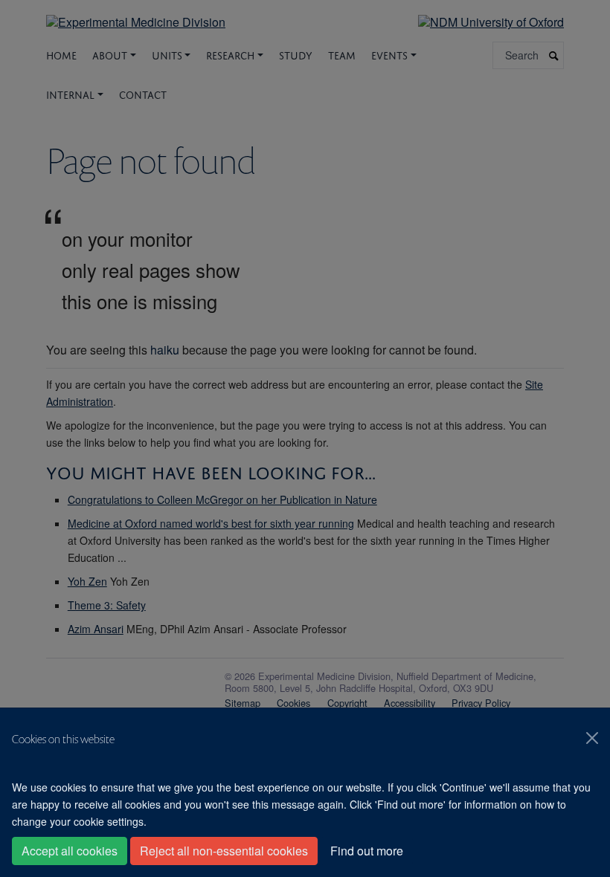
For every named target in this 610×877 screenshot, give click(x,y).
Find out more (366, 850)
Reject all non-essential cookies (224, 850)
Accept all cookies (70, 850)
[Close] (592, 738)
